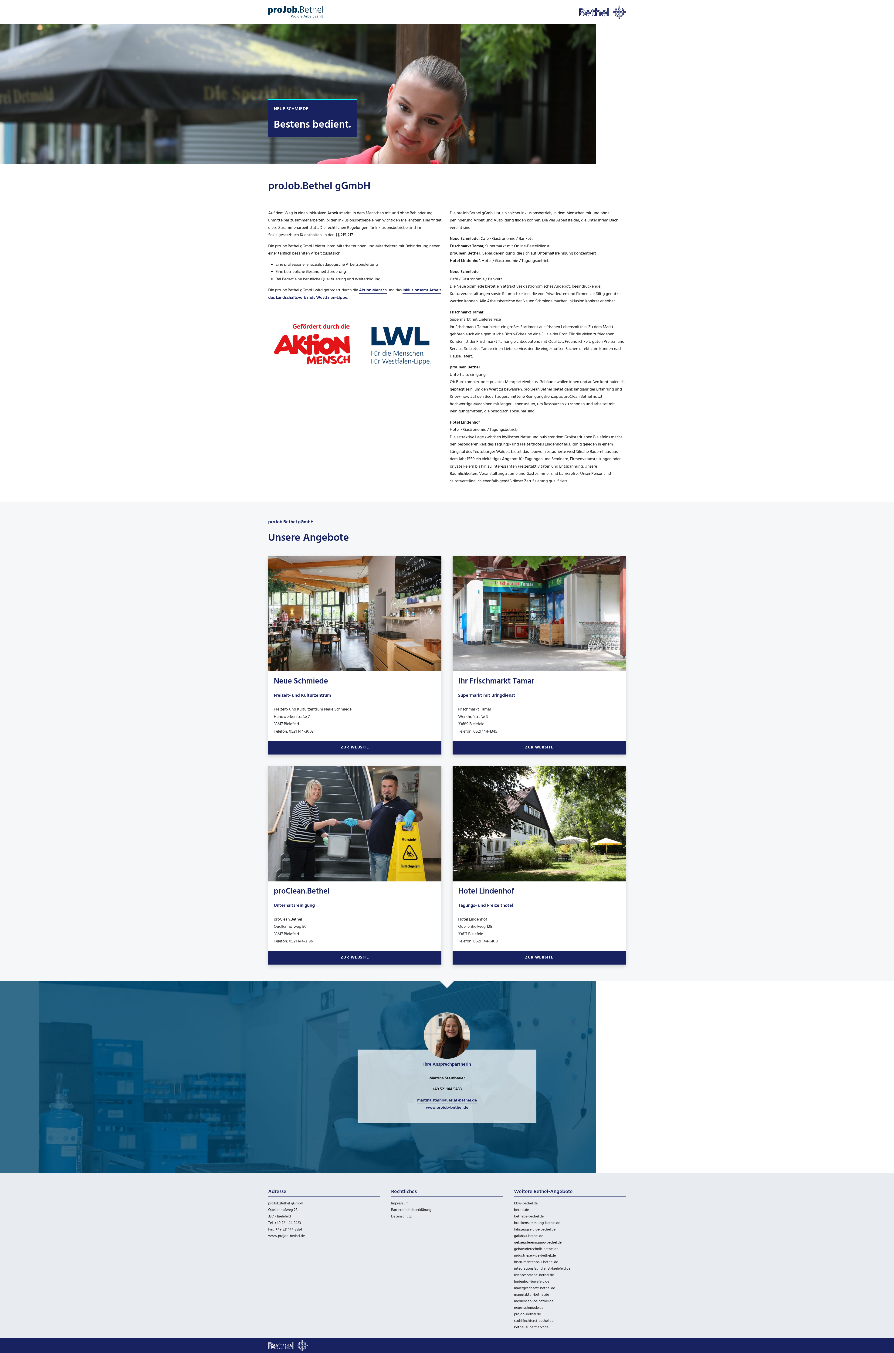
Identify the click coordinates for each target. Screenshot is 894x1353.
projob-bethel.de (527, 1314)
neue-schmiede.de (528, 1308)
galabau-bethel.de (528, 1236)
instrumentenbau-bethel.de (536, 1262)
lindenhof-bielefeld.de (531, 1282)
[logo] (296, 12)
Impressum (400, 1203)
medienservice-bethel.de (533, 1301)
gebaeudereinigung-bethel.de (538, 1243)
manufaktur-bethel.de (531, 1295)
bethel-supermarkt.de (531, 1327)
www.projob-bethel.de (286, 1236)
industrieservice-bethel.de (535, 1256)
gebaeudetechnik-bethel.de (536, 1249)
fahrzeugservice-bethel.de (534, 1230)
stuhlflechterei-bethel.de (533, 1321)
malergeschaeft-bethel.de (534, 1288)
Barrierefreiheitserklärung (411, 1210)
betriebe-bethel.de (529, 1217)
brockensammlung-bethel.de (537, 1223)
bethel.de (521, 1210)
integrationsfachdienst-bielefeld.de (542, 1269)
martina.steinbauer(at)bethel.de (447, 1100)
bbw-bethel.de (526, 1203)
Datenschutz (401, 1217)
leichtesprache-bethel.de (534, 1275)
